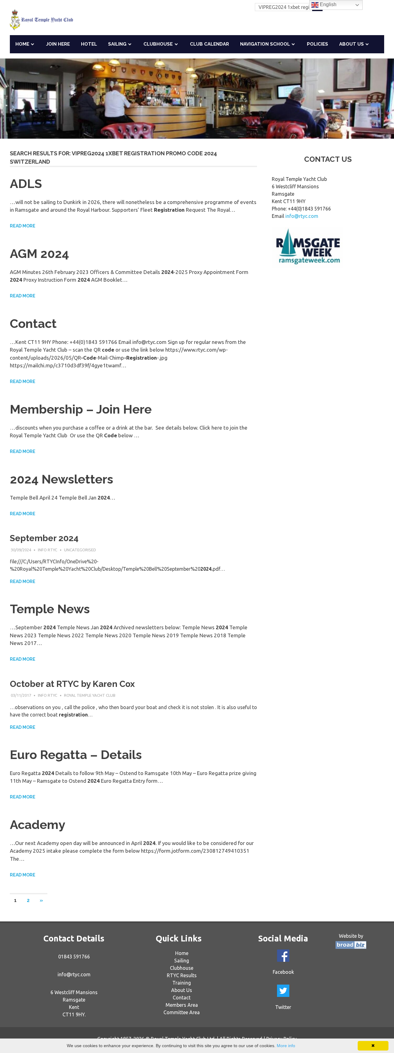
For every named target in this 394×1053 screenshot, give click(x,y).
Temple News (50, 609)
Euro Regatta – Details (76, 754)
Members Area (182, 1005)
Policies (317, 44)
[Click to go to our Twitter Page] (283, 991)
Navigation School (265, 44)
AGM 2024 (39, 253)
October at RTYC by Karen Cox (72, 684)
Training (181, 983)
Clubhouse (158, 44)
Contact (33, 323)
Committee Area (181, 1012)
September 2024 (44, 538)
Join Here (58, 44)
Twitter (283, 1007)
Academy (37, 824)
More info (286, 1045)
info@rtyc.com (301, 216)
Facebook (283, 972)
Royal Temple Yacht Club (89, 695)
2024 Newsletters (61, 479)
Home (22, 44)
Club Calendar (209, 44)
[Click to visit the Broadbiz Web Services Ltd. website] (351, 947)
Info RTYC (47, 550)
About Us (351, 44)
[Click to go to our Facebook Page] (283, 955)
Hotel (89, 44)
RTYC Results (182, 975)
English (327, 4)
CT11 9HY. (74, 1014)
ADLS (26, 183)
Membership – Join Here (81, 409)
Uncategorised (80, 550)
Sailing (117, 44)
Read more (22, 225)
